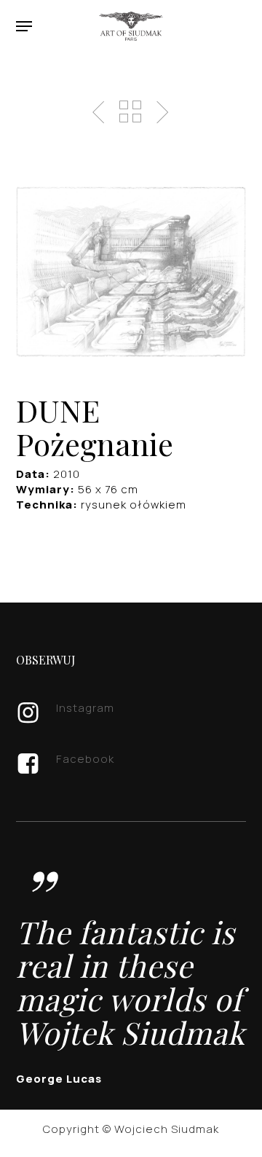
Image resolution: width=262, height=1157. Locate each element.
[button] (24, 26)
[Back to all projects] (130, 111)
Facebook (85, 758)
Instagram (85, 707)
